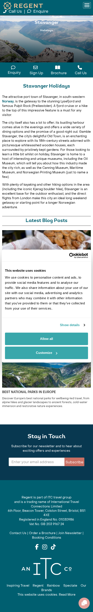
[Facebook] (36, 547)
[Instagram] (44, 547)
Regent (38, 586)
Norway (8, 101)
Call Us (15, 11)
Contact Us (18, 533)
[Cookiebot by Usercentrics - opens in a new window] (69, 255)
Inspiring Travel (18, 586)
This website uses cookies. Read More (46, 595)
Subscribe (74, 462)
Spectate (70, 586)
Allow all (46, 339)
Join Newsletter (70, 533)
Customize (44, 353)
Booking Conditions (46, 538)
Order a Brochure (42, 533)
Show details (70, 325)
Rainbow (53, 586)
